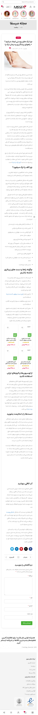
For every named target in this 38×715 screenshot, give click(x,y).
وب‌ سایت (29, 614)
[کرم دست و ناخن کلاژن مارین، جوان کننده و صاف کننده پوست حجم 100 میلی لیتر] (11, 331)
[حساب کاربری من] (30, 7)
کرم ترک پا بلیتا (16, 162)
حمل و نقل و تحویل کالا (28, 687)
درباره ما (33, 666)
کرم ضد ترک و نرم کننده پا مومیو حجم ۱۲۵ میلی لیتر (25, 363)
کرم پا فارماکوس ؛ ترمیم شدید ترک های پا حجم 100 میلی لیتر (11, 363)
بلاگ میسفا (32, 673)
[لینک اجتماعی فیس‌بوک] (30, 549)
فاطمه (25, 49)
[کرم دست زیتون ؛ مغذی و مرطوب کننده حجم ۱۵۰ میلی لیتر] (26, 331)
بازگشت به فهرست (18, 557)
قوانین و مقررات (30, 691)
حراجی (8, 7)
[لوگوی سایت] (20, 7)
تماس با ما (32, 669)
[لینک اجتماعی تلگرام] (12, 549)
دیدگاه (30, 576)
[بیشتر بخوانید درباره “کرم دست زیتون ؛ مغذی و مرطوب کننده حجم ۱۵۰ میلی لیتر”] (29, 335)
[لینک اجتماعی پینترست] (21, 549)
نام (31, 598)
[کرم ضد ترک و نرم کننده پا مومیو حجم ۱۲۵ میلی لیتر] (26, 354)
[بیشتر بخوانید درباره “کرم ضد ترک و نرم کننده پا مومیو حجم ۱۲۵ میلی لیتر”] (29, 358)
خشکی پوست (10, 512)
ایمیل (30, 606)
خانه (21, 27)
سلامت (16, 27)
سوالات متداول (31, 684)
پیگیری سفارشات (30, 681)
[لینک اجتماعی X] (26, 549)
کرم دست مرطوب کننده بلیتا (14, 294)
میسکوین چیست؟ (30, 694)
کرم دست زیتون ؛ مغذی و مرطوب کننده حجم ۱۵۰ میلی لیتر (25, 340)
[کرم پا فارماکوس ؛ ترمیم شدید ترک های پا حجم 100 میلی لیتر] (11, 354)
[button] (15, 335)
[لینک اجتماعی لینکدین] (17, 549)
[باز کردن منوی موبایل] (34, 7)
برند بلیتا (29, 409)
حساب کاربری (31, 663)
